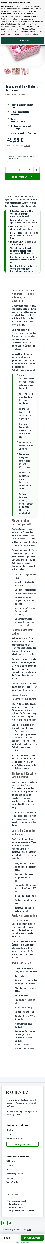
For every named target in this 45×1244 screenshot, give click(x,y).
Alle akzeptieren (23, 40)
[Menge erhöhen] (36, 170)
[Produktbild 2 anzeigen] (16, 71)
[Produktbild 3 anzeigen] (25, 71)
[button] (22, 46)
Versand (27, 146)
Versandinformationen (14, 1138)
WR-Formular (10, 1161)
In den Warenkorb (32, 1237)
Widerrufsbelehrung (13, 1182)
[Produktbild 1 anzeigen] (7, 71)
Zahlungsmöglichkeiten (14, 1173)
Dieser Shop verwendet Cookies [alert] (15, 2)
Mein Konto (10, 1130)
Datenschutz (10, 1165)
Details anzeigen (31, 34)
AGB (7, 1169)
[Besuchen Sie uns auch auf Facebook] (3, 1223)
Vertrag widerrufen (22, 1144)
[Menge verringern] (9, 170)
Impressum (10, 1178)
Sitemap (9, 1134)
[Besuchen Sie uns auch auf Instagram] (9, 1223)
